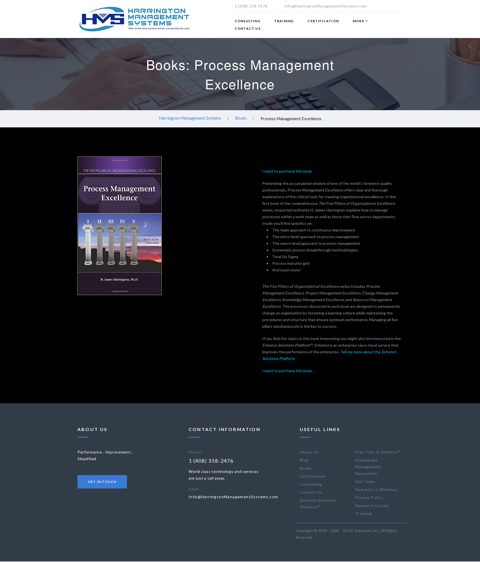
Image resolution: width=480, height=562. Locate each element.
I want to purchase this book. (287, 171)
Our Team (365, 481)
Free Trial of (377, 452)
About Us (309, 452)
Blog (304, 460)
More (358, 21)
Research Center (372, 505)
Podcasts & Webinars (376, 489)
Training (284, 21)
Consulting (247, 21)
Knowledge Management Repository (368, 467)
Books (241, 118)
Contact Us (248, 29)
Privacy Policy (369, 497)
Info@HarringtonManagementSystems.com (233, 496)
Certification (323, 21)
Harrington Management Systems (190, 118)
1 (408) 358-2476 (211, 461)
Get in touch (102, 482)
